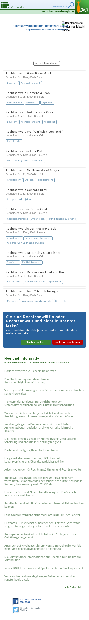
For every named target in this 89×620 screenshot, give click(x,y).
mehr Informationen (67, 342)
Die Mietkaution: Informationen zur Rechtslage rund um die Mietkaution (42, 558)
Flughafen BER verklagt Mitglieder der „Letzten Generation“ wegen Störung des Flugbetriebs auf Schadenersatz (43, 524)
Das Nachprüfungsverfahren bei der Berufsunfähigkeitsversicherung (27, 381)
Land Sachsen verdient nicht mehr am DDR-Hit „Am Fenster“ (43, 515)
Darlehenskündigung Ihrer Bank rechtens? (31, 450)
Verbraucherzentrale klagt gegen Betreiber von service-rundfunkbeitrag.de (40, 578)
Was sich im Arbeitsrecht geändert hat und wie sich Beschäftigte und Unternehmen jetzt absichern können (39, 415)
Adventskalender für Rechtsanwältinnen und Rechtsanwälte (42, 469)
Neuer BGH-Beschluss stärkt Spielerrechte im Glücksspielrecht (43, 568)
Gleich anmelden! (35, 342)
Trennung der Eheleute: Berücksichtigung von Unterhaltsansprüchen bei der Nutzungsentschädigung (39, 403)
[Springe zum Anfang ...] (80, 611)
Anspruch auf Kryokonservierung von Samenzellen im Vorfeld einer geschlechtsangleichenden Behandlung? (42, 547)
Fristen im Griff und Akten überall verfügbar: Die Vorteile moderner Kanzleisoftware (40, 494)
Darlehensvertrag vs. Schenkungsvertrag (30, 371)
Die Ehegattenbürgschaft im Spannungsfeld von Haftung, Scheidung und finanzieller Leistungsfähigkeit (40, 440)
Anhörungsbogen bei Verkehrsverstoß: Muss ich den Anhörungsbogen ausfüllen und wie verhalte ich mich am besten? (40, 428)
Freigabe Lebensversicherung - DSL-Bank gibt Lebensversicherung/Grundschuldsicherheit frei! (34, 460)
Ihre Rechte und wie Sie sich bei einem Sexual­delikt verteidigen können (44, 505)
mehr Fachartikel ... (74, 587)
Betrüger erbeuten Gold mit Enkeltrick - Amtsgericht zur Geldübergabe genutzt (40, 536)
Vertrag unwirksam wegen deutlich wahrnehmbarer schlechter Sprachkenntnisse (44, 392)
